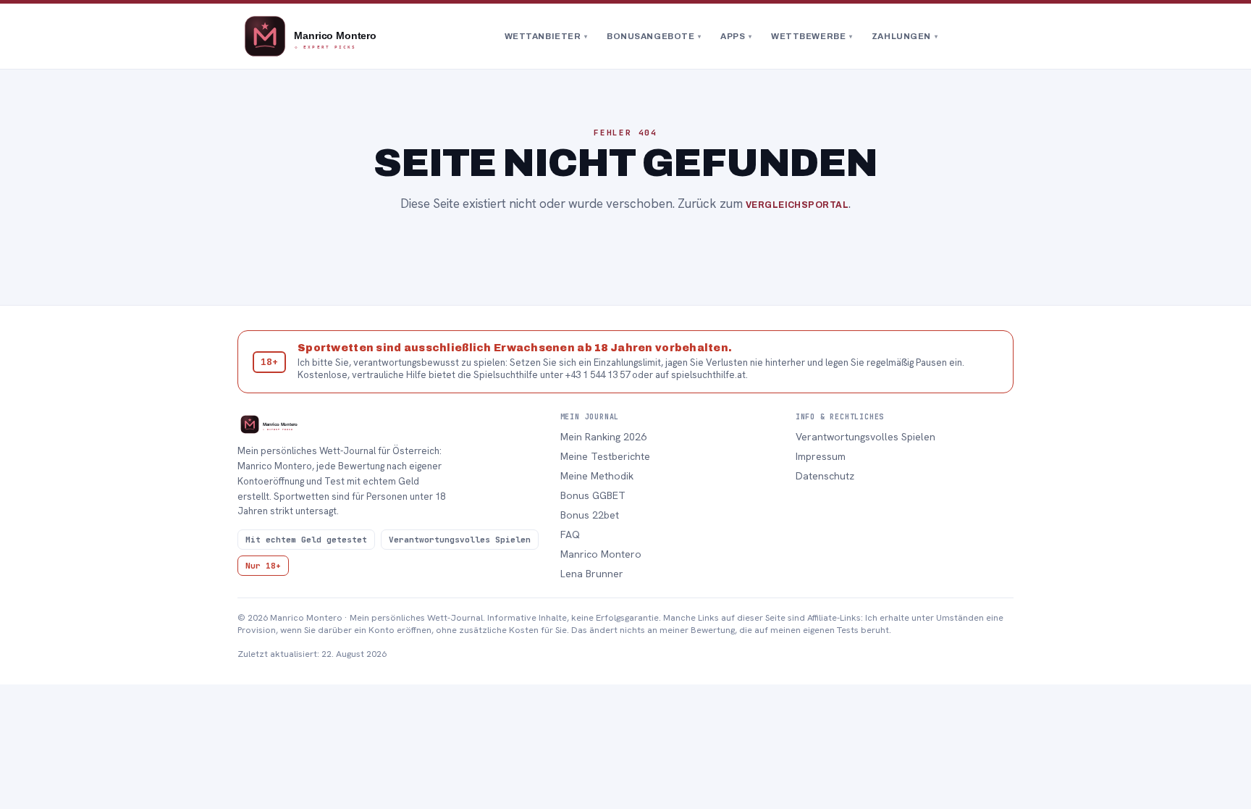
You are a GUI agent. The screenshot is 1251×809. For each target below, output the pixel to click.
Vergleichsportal (797, 205)
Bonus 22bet (589, 514)
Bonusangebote (654, 36)
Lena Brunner (591, 573)
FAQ (570, 534)
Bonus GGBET (593, 495)
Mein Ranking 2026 (603, 436)
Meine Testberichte (605, 456)
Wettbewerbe (812, 36)
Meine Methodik (596, 475)
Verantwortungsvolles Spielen (865, 436)
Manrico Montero (600, 554)
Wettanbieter (546, 36)
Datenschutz (825, 475)
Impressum (821, 456)
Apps (736, 36)
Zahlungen (905, 36)
